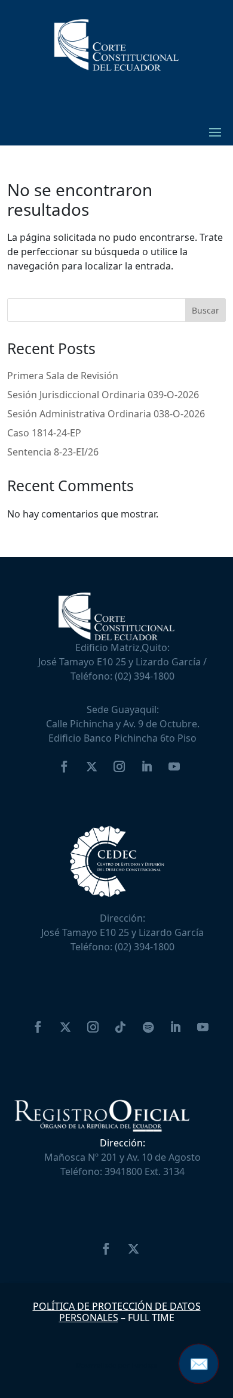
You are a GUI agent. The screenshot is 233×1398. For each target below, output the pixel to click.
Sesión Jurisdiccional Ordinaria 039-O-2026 (103, 394)
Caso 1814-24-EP (44, 432)
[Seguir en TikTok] (120, 1027)
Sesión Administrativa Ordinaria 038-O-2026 (106, 413)
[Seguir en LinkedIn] (146, 766)
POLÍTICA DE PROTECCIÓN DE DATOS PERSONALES (117, 1312)
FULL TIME (151, 1317)
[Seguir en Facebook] (64, 766)
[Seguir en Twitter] (91, 766)
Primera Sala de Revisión (62, 375)
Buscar (205, 310)
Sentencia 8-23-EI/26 (53, 451)
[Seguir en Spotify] (148, 1027)
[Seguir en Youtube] (174, 766)
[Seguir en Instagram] (119, 766)
